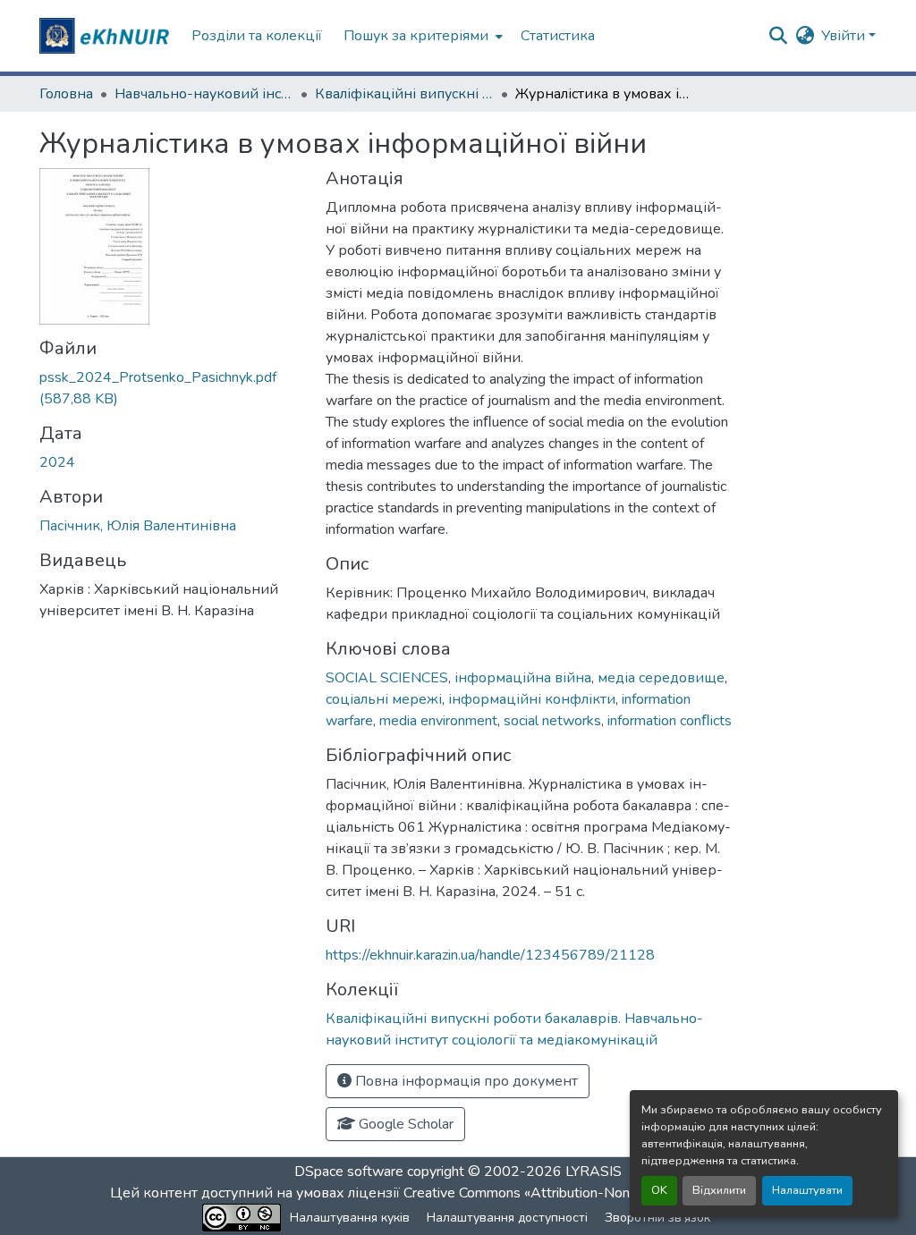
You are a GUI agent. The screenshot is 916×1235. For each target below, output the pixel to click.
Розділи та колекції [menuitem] (256, 36)
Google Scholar (404, 1124)
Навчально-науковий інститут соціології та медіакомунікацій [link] (203, 94)
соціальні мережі (384, 699)
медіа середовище (661, 678)
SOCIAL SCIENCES (387, 678)
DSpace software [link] (348, 1171)
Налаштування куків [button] (350, 1217)
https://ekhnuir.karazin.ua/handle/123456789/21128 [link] (490, 955)
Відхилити (719, 1190)
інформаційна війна (522, 678)
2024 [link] (57, 462)
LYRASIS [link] (593, 1171)
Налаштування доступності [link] (507, 1217)
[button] (106, 36)
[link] (171, 388)
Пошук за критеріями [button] (416, 36)
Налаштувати (807, 1190)
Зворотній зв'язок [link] (657, 1217)
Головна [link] (66, 94)
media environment (438, 721)
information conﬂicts (669, 721)
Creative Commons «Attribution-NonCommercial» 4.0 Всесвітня (603, 1193)
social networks (552, 721)
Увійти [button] (845, 36)
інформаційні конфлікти (531, 699)
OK (659, 1190)
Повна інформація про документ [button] (465, 1081)
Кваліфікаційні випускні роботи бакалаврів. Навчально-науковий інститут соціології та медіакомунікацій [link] (404, 94)
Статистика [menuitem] (558, 36)
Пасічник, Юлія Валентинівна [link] (137, 526)
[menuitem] (421, 36)
